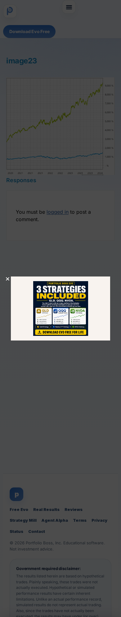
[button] (7, 278)
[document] (60, 308)
